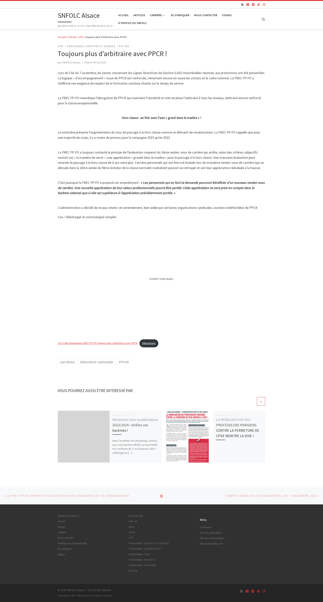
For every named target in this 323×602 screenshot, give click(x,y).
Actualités (136, 515)
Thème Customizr (103, 595)
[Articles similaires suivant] (261, 401)
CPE (81, 37)
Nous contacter (66, 537)
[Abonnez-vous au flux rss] (242, 4)
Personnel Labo (139, 554)
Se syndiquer (65, 548)
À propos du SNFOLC (68, 515)
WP (73, 595)
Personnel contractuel (145, 548)
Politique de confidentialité (72, 543)
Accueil (62, 37)
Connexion (205, 527)
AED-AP (133, 521)
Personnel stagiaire (142, 565)
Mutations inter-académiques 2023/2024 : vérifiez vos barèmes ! (135, 425)
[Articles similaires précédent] (252, 401)
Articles (72, 37)
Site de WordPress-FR (211, 543)
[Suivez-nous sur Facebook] (248, 4)
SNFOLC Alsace (76, 590)
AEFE (132, 527)
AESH (132, 532)
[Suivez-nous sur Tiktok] (258, 4)
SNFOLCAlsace (71, 62)
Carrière (62, 532)
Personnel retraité (142, 559)
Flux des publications (211, 532)
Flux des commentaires (212, 538)
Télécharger (149, 343)
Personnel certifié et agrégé (149, 543)
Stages (61, 554)
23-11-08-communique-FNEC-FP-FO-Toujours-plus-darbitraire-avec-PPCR (97, 343)
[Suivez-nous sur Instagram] (264, 4)
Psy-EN (133, 570)
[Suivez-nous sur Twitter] (253, 4)
